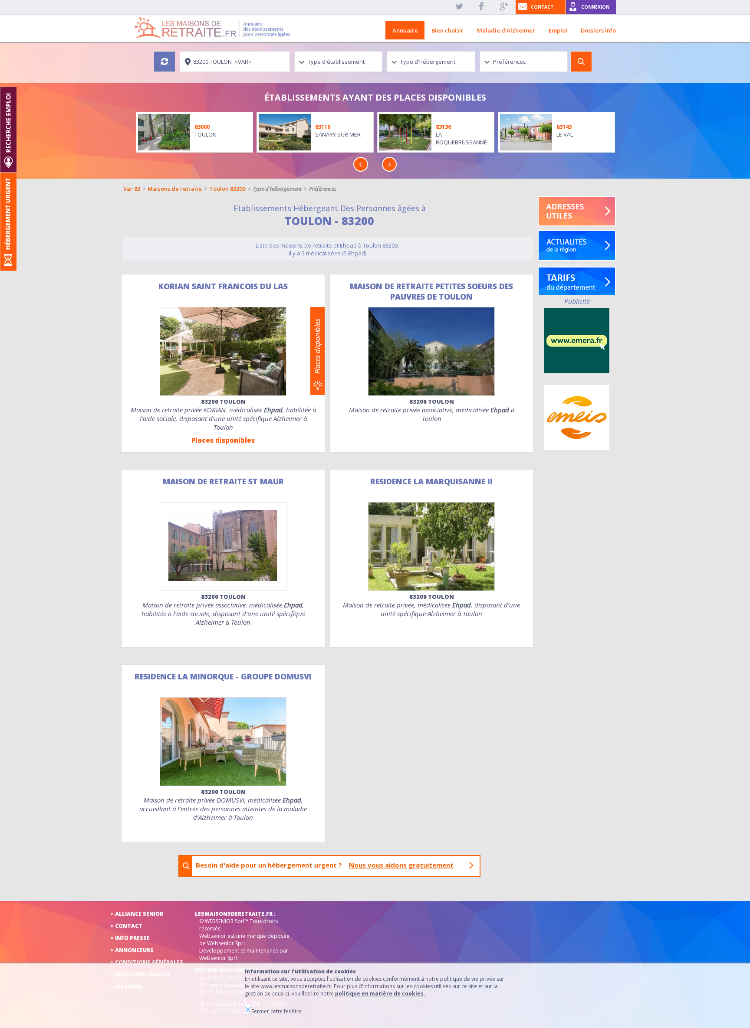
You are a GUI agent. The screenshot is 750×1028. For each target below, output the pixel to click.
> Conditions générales (146, 962)
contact (542, 7)
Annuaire (405, 30)
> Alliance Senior (136, 913)
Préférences (323, 189)
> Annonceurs (132, 950)
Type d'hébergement (277, 189)
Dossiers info (598, 30)
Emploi (558, 30)
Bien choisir (447, 30)
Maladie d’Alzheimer (506, 30)
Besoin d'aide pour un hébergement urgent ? (325, 865)
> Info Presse (130, 938)
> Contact (126, 926)
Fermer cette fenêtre (276, 1011)
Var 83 (131, 189)
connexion (595, 7)
